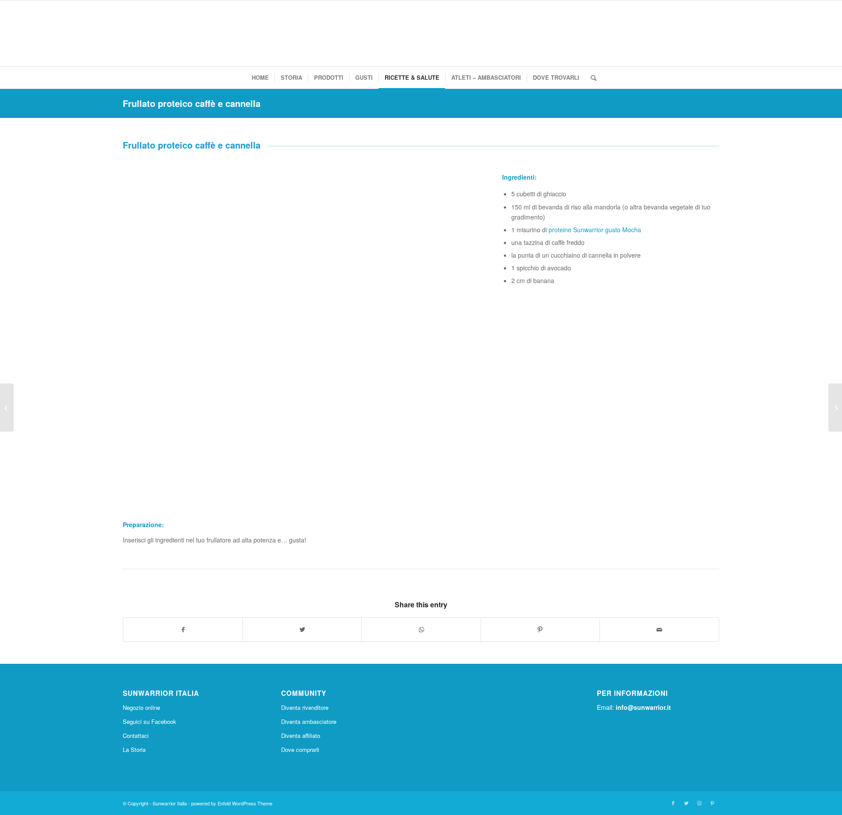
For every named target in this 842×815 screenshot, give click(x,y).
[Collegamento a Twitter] (686, 802)
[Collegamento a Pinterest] (712, 802)
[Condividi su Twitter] (302, 629)
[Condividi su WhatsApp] (421, 629)
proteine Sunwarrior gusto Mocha (595, 229)
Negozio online (141, 707)
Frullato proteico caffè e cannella (191, 103)
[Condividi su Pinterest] (540, 629)
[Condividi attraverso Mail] (659, 629)
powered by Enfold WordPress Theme (231, 803)
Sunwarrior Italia (170, 803)
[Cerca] (590, 78)
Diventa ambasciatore (308, 721)
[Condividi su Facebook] (182, 629)
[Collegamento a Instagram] (699, 802)
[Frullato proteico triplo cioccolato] (835, 407)
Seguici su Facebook (149, 721)
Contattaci (136, 735)
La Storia (134, 749)
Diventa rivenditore (304, 707)
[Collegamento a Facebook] (673, 802)
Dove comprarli (300, 749)
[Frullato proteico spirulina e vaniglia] (7, 407)
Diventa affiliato (300, 735)
